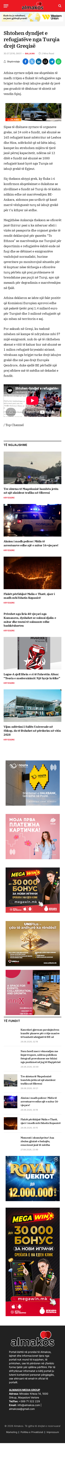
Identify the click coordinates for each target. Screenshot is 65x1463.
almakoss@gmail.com (22, 1408)
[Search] (59, 6)
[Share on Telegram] (52, 61)
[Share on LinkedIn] (39, 61)
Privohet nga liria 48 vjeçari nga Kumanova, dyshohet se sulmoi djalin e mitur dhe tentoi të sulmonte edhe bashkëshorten (30, 619)
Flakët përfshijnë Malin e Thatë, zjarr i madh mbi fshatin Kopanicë (29, 596)
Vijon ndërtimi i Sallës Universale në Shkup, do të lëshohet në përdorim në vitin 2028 (32, 730)
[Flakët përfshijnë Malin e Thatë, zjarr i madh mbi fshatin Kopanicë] (32, 573)
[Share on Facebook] (25, 61)
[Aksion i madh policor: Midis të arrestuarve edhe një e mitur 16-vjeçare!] (32, 520)
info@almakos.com (29, 1405)
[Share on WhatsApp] (58, 61)
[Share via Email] (45, 61)
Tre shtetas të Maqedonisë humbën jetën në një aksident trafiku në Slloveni (31, 491)
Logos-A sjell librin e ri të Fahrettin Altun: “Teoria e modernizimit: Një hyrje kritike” (32, 676)
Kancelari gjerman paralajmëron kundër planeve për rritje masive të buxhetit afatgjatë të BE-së (40, 1033)
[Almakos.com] (32, 5)
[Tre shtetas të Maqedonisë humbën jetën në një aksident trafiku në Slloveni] (32, 468)
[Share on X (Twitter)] (32, 61)
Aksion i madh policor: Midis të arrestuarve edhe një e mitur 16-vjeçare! (31, 543)
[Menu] (6, 6)
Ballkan (30, 53)
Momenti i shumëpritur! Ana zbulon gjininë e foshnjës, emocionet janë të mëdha (37, 1141)
